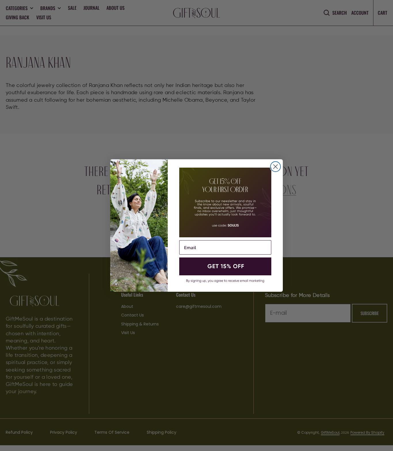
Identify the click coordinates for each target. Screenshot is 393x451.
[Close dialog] (275, 167)
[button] (225, 266)
